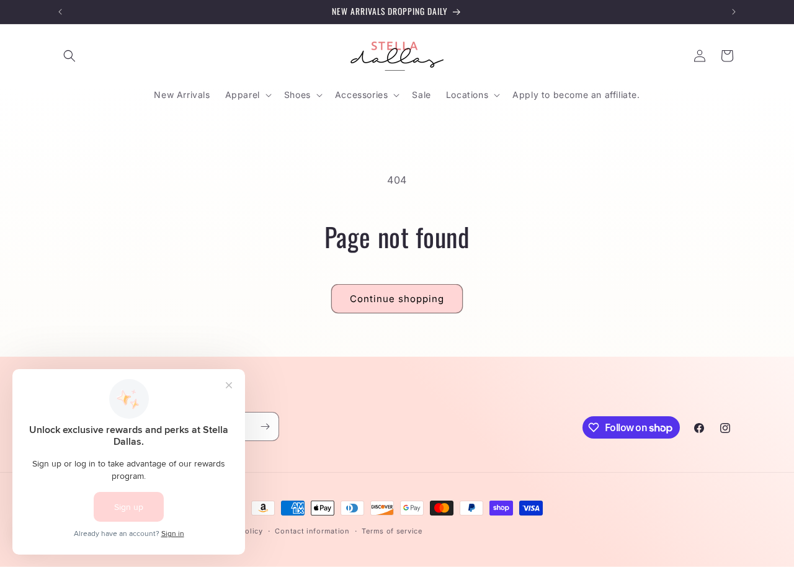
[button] (69, 55)
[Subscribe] (265, 426)
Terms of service (392, 531)
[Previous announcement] (60, 12)
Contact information (312, 531)
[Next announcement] (733, 12)
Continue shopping (397, 299)
